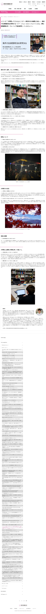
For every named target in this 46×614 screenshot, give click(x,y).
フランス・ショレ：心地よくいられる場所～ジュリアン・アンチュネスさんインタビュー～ (12, 468)
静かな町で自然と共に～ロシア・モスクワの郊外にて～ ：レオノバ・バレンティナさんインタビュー (11, 402)
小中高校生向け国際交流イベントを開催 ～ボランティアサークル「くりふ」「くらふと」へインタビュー (11, 537)
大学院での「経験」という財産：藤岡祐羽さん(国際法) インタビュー (11, 524)
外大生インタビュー (16, 16)
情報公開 (11, 608)
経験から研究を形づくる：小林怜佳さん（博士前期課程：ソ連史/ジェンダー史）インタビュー (11, 503)
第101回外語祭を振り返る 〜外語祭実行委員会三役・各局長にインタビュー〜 (11, 522)
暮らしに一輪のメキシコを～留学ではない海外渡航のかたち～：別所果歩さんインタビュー (12, 444)
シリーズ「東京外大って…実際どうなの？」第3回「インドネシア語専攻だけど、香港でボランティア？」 (11, 433)
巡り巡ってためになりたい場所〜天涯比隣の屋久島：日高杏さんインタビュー (12, 463)
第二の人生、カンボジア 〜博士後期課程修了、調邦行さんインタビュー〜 (11, 466)
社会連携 (30, 8)
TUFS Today (5, 16)
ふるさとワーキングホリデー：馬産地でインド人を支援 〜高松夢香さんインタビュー (12, 535)
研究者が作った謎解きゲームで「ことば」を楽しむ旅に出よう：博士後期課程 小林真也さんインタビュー (12, 557)
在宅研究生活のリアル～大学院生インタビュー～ (8, 384)
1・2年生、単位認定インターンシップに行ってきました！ (10, 431)
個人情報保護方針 (28, 608)
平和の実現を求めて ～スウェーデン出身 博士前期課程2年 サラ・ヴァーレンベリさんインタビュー (11, 513)
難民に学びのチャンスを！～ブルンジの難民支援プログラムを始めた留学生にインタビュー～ (12, 390)
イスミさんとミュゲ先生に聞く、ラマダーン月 (8, 353)
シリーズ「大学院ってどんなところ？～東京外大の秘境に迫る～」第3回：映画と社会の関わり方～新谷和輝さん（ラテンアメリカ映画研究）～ (12, 480)
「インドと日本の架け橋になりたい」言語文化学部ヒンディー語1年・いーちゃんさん (11, 560)
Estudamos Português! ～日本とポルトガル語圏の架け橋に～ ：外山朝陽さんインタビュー (11, 395)
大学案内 (9, 8)
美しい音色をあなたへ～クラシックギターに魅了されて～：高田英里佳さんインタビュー (12, 393)
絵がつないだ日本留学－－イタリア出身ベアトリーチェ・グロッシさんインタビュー (12, 510)
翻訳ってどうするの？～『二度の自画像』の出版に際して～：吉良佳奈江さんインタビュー (12, 398)
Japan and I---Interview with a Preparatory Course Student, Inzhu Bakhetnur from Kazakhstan (10, 532)
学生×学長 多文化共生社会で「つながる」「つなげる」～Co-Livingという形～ (11, 376)
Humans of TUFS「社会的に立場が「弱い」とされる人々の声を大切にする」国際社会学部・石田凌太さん (11, 368)
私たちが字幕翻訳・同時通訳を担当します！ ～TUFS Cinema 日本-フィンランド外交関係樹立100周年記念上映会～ (11, 365)
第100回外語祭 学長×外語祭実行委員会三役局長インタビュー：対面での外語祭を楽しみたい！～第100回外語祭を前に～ (11, 471)
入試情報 (36, 8)
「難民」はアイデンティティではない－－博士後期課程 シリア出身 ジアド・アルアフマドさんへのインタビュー (11, 498)
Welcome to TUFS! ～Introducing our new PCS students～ (10, 352)
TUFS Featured (4, 588)
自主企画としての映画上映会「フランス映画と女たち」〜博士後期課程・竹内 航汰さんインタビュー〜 (12, 562)
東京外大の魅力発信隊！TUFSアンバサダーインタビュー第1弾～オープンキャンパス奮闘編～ (12, 460)
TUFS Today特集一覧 (10, 16)
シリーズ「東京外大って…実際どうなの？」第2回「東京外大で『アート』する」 (11, 424)
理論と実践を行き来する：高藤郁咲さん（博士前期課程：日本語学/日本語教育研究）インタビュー (11, 495)
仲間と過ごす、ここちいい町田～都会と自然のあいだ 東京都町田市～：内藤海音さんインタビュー (11, 447)
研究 (25, 8)
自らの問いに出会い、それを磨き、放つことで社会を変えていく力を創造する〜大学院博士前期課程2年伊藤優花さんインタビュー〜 (12, 569)
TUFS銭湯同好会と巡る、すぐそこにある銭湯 (8, 355)
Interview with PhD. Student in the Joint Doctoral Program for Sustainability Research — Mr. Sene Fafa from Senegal (10, 491)
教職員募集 (15, 608)
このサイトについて (21, 608)
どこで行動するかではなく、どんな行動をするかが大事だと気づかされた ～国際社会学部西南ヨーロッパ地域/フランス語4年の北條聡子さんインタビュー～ (12, 572)
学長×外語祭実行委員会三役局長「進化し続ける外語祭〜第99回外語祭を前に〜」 (11, 409)
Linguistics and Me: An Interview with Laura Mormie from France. (10, 520)
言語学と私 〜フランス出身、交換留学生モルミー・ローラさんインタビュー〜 (11, 518)
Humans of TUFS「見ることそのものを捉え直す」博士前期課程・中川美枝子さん (11, 378)
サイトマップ (34, 608)
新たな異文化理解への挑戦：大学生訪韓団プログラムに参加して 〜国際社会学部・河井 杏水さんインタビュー (11, 567)
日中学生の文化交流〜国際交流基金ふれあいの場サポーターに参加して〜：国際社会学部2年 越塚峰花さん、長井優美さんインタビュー (11, 576)
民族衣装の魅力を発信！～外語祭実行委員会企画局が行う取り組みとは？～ (12, 436)
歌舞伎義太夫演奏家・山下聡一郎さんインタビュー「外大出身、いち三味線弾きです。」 (12, 554)
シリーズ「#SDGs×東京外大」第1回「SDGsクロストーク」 (10, 415)
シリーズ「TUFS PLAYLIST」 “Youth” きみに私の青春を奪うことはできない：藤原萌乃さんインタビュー (12, 450)
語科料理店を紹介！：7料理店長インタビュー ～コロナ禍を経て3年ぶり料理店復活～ (11, 474)
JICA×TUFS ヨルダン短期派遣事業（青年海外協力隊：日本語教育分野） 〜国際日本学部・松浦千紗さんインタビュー (11, 549)
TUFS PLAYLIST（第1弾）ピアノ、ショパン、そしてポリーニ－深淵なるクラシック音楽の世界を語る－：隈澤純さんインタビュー (12, 426)
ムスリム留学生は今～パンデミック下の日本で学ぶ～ (9, 400)
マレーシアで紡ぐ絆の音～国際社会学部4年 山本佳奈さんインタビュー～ (11, 564)
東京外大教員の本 (3, 591)
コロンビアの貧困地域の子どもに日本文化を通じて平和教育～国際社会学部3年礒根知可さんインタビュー (12, 581)
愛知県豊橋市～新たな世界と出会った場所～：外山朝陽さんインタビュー (12, 442)
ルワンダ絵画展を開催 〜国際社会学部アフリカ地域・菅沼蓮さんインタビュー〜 (11, 552)
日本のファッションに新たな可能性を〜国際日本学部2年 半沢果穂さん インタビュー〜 (12, 578)
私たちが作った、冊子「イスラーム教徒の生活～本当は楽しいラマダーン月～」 (12, 350)
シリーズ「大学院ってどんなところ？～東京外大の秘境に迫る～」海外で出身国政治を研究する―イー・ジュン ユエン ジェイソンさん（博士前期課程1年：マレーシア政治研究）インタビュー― (12, 527)
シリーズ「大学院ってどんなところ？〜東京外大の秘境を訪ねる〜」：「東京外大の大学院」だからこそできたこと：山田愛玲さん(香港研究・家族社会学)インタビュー (11, 544)
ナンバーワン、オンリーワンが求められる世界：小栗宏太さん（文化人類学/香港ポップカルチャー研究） (12, 458)
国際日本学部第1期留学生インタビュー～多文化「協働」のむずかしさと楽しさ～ (11, 483)
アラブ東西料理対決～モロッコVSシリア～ (8, 493)
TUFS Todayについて (4, 594)
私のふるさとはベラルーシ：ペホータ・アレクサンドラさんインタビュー (12, 411)
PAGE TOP (44, 613)
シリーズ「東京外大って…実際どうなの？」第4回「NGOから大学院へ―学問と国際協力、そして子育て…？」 (11, 440)
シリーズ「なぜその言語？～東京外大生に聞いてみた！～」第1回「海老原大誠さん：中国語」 (11, 413)
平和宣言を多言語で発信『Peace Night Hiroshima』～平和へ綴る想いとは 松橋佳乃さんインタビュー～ (11, 452)
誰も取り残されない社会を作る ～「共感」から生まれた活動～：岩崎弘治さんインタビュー (11, 421)
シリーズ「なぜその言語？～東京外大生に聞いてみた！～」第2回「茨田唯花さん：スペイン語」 (11, 429)
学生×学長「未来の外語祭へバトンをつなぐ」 (8, 386)
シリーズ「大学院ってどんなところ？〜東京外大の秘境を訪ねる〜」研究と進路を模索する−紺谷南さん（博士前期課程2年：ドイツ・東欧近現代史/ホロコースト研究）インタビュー (12, 540)
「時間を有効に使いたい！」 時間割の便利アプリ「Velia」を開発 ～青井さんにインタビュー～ (11, 361)
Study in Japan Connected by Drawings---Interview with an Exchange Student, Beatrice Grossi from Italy (11, 508)
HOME (2, 16)
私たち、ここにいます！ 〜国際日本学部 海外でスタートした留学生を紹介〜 (11, 381)
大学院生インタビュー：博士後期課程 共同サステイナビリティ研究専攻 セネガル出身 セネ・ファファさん (11, 488)
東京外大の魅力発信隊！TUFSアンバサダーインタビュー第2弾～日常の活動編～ (12, 478)
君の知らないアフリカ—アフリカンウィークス (8, 358)
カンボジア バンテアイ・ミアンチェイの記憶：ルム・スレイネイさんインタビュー (11, 455)
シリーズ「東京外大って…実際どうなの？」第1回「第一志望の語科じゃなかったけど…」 (11, 405)
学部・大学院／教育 (17, 8)
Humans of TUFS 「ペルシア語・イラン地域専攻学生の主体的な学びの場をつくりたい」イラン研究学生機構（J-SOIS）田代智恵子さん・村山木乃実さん (12, 372)
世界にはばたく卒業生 (5, 583)
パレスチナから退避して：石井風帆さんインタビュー (9, 505)
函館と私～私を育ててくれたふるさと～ (7, 417)
